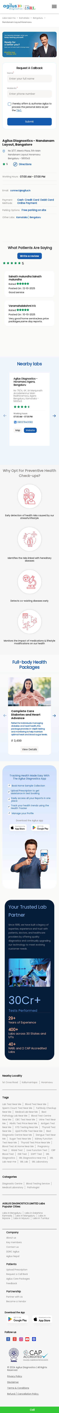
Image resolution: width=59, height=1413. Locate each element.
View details (29, 749)
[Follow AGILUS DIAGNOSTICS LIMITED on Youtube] (27, 1339)
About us (11, 1237)
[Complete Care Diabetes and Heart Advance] (29, 691)
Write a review (29, 256)
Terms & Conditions (18, 1388)
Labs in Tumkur (41, 1218)
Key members (14, 1242)
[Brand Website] (34, 1339)
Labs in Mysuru (21, 1218)
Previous (5, 415)
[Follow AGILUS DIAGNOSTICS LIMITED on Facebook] (8, 1339)
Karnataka (24, 18)
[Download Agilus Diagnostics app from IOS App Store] (18, 834)
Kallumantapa (29, 1082)
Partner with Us (14, 1296)
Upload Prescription (16, 1269)
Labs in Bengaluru (11, 1213)
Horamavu (47, 1082)
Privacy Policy (14, 1376)
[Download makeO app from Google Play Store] (40, 834)
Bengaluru (38, 18)
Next (54, 415)
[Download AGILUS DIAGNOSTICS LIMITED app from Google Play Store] (17, 1329)
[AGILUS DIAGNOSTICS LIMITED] (19, 7)
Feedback (11, 1283)
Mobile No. (12, 88)
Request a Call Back (17, 1274)
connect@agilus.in (20, 190)
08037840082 (25, 422)
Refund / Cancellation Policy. (23, 1394)
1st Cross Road (10, 1082)
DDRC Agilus (12, 1251)
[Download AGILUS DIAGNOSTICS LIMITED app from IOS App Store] (42, 1327)
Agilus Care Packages (18, 1278)
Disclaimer (13, 1382)
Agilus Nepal (12, 1256)
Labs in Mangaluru (25, 1215)
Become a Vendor (16, 1301)
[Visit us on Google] (14, 1339)
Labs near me (8, 18)
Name (10, 73)
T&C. (19, 110)
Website (30, 430)
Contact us (12, 1247)
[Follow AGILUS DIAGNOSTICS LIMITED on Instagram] (21, 1339)
